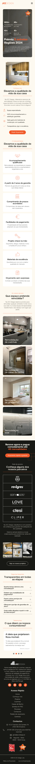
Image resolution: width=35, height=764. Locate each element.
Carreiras (17, 716)
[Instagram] (20, 685)
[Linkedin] (15, 685)
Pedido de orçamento (17, 714)
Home (17, 694)
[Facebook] (9, 685)
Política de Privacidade (9, 761)
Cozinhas (17, 701)
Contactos (17, 711)
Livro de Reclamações (24, 761)
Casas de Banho (17, 704)
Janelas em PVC (17, 706)
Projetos (17, 699)
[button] (13, 653)
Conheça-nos (17, 696)
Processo (17, 709)
